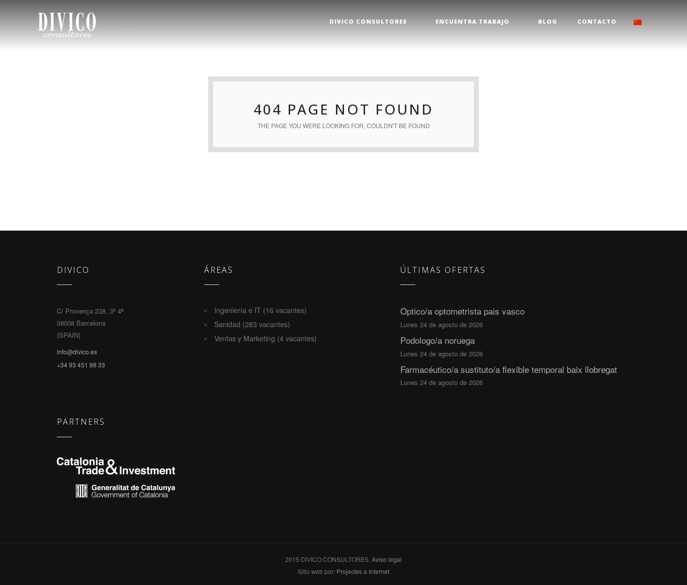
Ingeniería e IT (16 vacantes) (260, 310)
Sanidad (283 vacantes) (252, 324)
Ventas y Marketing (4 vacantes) (265, 338)
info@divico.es (77, 351)
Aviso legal (387, 559)
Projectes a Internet (362, 571)
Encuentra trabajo (472, 21)
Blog (547, 21)
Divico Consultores (368, 21)
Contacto (597, 21)
